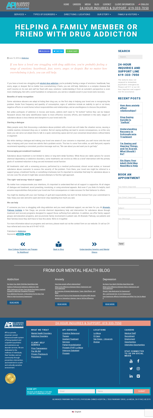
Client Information (124, 4)
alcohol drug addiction (49, 83)
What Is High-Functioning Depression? (19, 296)
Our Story (103, 14)
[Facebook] (138, 361)
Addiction (25, 58)
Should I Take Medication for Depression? (116, 291)
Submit (141, 391)
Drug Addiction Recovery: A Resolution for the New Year (25, 294)
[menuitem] (143, 4)
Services (19, 14)
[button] (58, 246)
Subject (121, 208)
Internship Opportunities (135, 345)
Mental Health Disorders (41, 333)
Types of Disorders (44, 14)
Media (88, 4)
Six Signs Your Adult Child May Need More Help (129, 163)
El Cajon (96, 336)
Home (66, 4)
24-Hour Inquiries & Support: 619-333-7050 (114, 8)
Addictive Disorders (39, 336)
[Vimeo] (138, 376)
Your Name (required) (127, 187)
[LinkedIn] (131, 376)
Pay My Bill (36, 351)
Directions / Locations (77, 14)
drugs (28, 234)
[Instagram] (138, 369)
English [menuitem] (78, 412)
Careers (77, 4)
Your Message (124, 218)
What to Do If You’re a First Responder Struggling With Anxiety (75, 295)
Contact (107, 4)
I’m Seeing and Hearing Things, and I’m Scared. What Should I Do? (129, 148)
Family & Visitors (127, 14)
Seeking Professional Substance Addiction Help (22, 287)
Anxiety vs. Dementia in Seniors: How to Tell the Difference (74, 298)
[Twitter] (131, 369)
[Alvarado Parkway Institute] (17, 5)
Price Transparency (39, 348)
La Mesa (97, 333)
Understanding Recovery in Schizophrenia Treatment (128, 133)
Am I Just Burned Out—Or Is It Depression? (117, 294)
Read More (14, 302)
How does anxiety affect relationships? (129, 108)
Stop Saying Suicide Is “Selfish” (127, 120)
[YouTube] (131, 361)
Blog (96, 4)
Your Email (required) (127, 197)
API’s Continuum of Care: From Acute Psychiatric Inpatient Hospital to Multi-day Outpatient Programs (26, 290)
